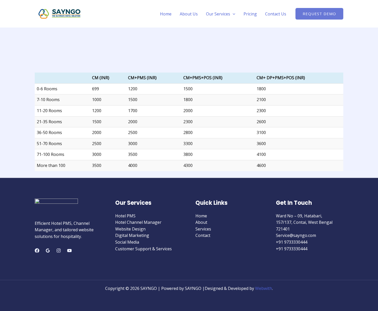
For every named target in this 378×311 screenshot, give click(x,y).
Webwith (263, 288)
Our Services (218, 14)
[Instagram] (58, 250)
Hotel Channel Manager (138, 222)
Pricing (250, 14)
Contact (202, 235)
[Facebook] (37, 250)
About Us (189, 14)
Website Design (130, 229)
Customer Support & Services (143, 249)
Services (203, 229)
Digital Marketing (132, 235)
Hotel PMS (125, 216)
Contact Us (275, 14)
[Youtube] (69, 250)
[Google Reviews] (48, 250)
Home (166, 14)
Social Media (127, 242)
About (201, 222)
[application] (232, 14)
